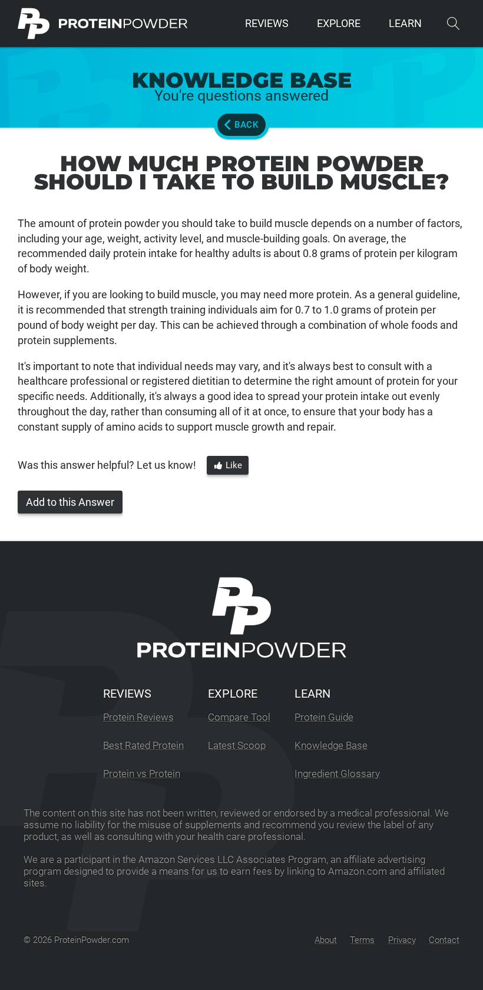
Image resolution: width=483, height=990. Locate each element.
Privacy (402, 940)
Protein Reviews (138, 717)
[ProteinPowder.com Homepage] (103, 23)
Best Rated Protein (143, 745)
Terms (362, 940)
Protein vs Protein (141, 773)
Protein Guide (324, 717)
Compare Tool (239, 717)
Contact (444, 940)
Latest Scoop (237, 745)
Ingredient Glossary (337, 773)
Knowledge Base (331, 745)
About (326, 940)
